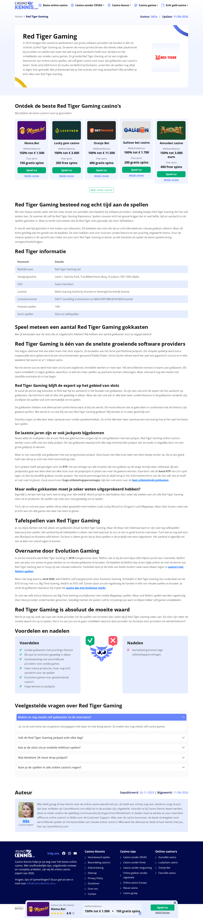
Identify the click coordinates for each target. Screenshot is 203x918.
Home (18, 16)
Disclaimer (93, 883)
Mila (26, 821)
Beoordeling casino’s (99, 862)
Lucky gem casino (66, 143)
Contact (92, 893)
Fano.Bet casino (167, 872)
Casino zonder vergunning (137, 867)
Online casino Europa (135, 882)
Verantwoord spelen (99, 857)
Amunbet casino (171, 143)
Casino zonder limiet (134, 862)
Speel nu (31, 170)
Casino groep (130, 893)
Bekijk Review (162, 912)
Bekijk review (31, 176)
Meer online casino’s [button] (101, 190)
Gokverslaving (95, 867)
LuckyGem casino (168, 862)
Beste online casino (55, 5)
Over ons (93, 888)
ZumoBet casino (167, 857)
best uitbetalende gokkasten (150, 480)
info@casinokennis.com (41, 883)
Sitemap (92, 872)
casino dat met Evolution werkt (86, 588)
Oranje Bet (101, 143)
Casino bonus (120, 5)
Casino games (147, 5)
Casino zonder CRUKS (88, 5)
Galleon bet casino (136, 142)
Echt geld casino (176, 5)
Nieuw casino (130, 887)
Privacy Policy (95, 878)
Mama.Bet (31, 143)
